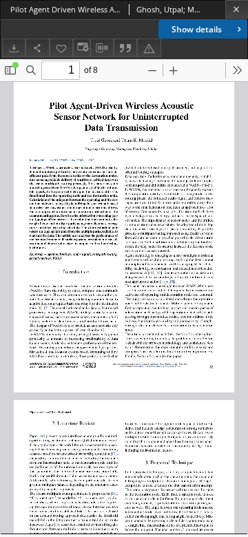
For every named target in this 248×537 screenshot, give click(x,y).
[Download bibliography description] (102, 48)
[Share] (37, 48)
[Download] (13, 48)
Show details (197, 29)
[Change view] (81, 48)
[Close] (236, 9)
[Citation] (125, 48)
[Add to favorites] (61, 48)
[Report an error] (149, 48)
